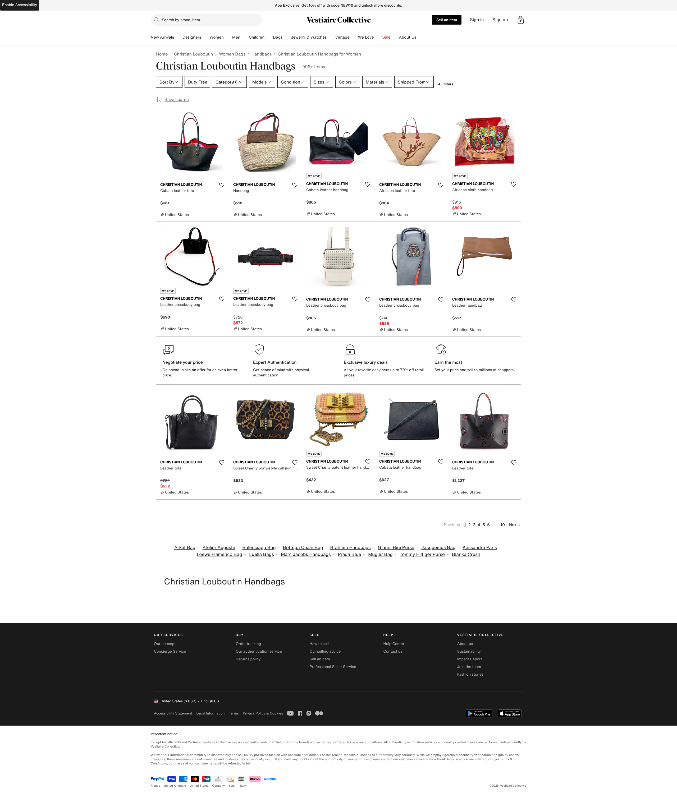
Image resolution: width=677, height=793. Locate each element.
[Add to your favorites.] (221, 185)
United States (199, 786)
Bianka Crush (466, 554)
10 (502, 525)
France (155, 786)
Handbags (261, 54)
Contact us (392, 651)
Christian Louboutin (193, 54)
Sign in (477, 19)
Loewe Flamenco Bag (219, 554)
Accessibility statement (173, 713)
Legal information (210, 713)
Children (257, 37)
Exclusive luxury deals (366, 362)
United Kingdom (175, 786)
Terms (234, 713)
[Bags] (287, 37)
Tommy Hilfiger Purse (422, 554)
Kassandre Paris (480, 547)
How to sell (318, 644)
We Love (366, 37)
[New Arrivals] (178, 37)
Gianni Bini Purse (396, 547)
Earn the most (448, 362)
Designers (191, 37)
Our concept (165, 644)
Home (162, 54)
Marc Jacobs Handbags (306, 554)
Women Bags (232, 54)
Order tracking (248, 644)
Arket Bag (184, 547)
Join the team (469, 667)
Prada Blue (349, 554)
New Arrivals (162, 37)
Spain (232, 786)
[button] (520, 20)
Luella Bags (261, 554)
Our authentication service (259, 651)
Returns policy (248, 659)
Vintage (342, 37)
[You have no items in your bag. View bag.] (520, 20)
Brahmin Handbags (350, 547)
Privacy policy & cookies (263, 713)
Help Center (393, 644)
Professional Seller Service (332, 667)
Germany (218, 786)
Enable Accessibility (19, 5)
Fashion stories (470, 674)
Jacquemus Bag (438, 547)
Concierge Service (170, 651)
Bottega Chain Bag (303, 547)
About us (465, 644)
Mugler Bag (380, 554)
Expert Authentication (275, 362)
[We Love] (378, 37)
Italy (243, 786)
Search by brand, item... (182, 19)
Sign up (500, 19)
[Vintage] (354, 37)
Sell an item (446, 19)
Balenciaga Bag (259, 547)
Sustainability (469, 651)
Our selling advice (325, 651)
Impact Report (469, 659)
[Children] (269, 37)
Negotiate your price (182, 362)
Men (236, 37)
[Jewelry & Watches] (331, 37)
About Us (407, 37)
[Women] (228, 37)
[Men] (245, 37)
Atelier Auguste (219, 547)
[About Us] (420, 37)
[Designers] (205, 37)
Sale (386, 37)
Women (217, 37)
